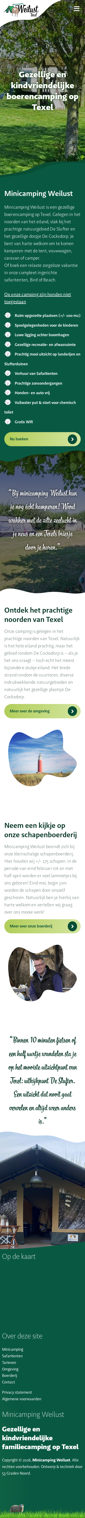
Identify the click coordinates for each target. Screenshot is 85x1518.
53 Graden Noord (16, 1473)
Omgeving (10, 1369)
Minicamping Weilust (51, 1460)
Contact (8, 1382)
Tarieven (9, 1362)
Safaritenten (12, 1355)
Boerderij (9, 1375)
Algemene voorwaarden (21, 1398)
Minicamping (12, 1349)
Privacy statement (17, 1392)
